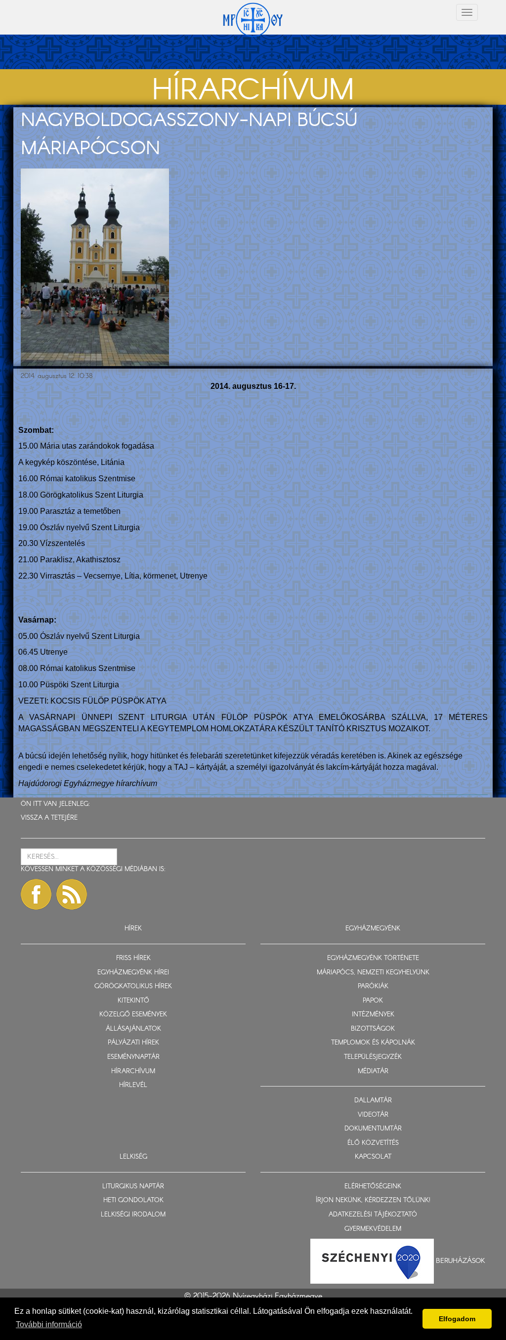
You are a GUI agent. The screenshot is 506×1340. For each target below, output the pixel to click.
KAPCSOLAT (373, 1157)
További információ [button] (49, 1324)
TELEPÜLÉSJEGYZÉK (373, 1057)
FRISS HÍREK (133, 958)
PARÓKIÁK (373, 986)
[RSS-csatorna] (71, 894)
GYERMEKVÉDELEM (372, 1229)
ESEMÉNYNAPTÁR (133, 1057)
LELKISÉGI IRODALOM (133, 1214)
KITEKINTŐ (133, 1000)
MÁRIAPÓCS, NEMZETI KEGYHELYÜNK (373, 972)
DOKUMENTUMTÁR (373, 1128)
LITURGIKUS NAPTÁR (133, 1186)
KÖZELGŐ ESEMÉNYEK (133, 1014)
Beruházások (460, 1261)
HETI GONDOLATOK (133, 1200)
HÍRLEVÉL (133, 1085)
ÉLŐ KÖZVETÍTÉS (373, 1143)
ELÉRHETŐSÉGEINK (372, 1186)
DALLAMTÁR (373, 1100)
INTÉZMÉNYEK (373, 1014)
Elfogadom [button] (457, 1319)
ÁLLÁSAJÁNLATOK (133, 1029)
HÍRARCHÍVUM (133, 1071)
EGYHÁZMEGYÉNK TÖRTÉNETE (373, 958)
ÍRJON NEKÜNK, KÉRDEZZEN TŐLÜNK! (373, 1200)
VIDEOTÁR (373, 1115)
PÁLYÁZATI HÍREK (133, 1042)
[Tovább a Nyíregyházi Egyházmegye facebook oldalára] (36, 894)
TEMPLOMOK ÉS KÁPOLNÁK (373, 1042)
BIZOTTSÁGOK (373, 1029)
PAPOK (373, 1000)
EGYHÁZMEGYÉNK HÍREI (133, 972)
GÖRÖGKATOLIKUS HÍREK (133, 986)
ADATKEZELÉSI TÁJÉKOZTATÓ (373, 1214)
